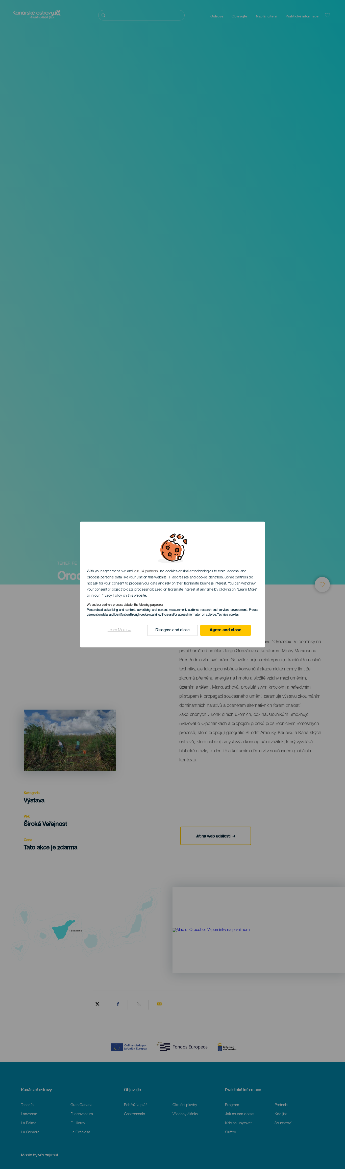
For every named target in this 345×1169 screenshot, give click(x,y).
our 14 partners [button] (146, 571)
